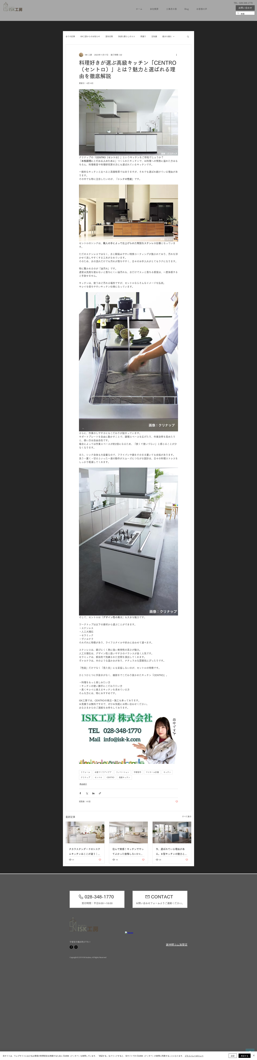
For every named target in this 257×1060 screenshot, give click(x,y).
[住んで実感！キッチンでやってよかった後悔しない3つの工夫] (128, 832)
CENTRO (110, 777)
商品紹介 (83, 784)
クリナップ (85, 777)
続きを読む (167, 36)
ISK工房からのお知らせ (90, 36)
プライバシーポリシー (194, 1055)
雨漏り (143, 36)
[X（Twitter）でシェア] (87, 793)
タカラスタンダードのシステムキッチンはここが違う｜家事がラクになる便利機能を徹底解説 (84, 852)
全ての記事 (70, 36)
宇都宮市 (137, 772)
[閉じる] (253, 1056)
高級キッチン (124, 777)
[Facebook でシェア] (80, 793)
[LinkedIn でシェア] (93, 793)
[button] (188, 36)
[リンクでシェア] (100, 793)
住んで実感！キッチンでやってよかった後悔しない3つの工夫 (128, 852)
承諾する (244, 1055)
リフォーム (85, 772)
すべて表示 (186, 816)
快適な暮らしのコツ (126, 36)
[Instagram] (76, 947)
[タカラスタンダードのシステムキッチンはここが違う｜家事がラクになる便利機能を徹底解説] (85, 832)
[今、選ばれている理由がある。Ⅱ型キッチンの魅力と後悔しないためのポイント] (172, 832)
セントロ (98, 777)
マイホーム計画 (152, 772)
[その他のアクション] (176, 54)
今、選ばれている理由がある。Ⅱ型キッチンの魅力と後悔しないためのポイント (171, 852)
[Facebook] (71, 947)
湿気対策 (109, 36)
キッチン (167, 772)
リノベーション (122, 772)
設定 (233, 1055)
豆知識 (154, 36)
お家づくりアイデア (103, 772)
